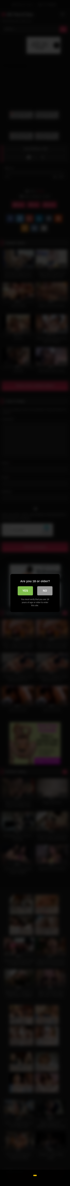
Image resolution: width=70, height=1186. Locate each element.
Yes (25, 590)
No (45, 590)
